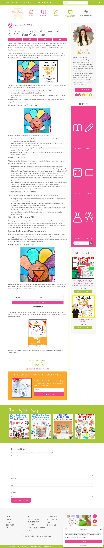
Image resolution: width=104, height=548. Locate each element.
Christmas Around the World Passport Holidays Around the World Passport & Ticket (83, 282)
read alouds (15, 45)
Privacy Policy (83, 545)
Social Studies (42, 369)
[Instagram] (86, 94)
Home (31, 15)
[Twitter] (79, 94)
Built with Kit (38, 306)
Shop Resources (86, 15)
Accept (83, 541)
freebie (32, 369)
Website (13, 492)
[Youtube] (90, 94)
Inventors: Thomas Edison (83, 320)
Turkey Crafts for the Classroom (29, 237)
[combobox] (75, 3)
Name (13, 479)
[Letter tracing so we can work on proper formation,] (85, 520)
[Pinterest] (83, 94)
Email (13, 485)
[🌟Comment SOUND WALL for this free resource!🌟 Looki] (73, 520)
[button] (101, 529)
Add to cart (83, 291)
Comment (14, 456)
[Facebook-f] (76, 94)
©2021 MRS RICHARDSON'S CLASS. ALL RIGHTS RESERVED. (29, 546)
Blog (56, 15)
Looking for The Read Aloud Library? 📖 (26, 3)
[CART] (99, 3)
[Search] (90, 3)
